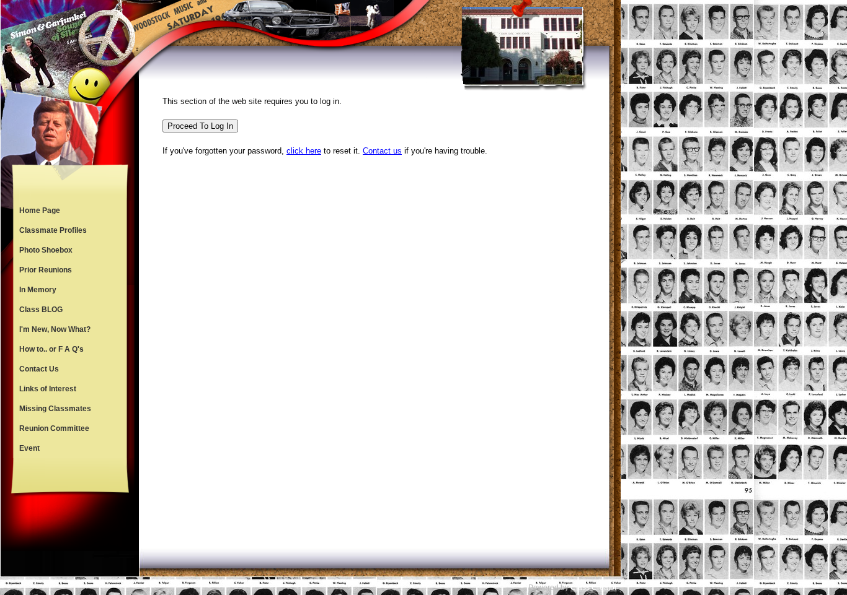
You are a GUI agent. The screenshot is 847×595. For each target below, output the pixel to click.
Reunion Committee (54, 428)
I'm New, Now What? (55, 329)
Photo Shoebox (46, 250)
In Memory (37, 289)
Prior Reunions (45, 270)
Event (29, 448)
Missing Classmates (55, 408)
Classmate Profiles (53, 230)
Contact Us (39, 369)
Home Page (39, 210)
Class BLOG (41, 309)
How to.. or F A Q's (51, 349)
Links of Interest (47, 388)
